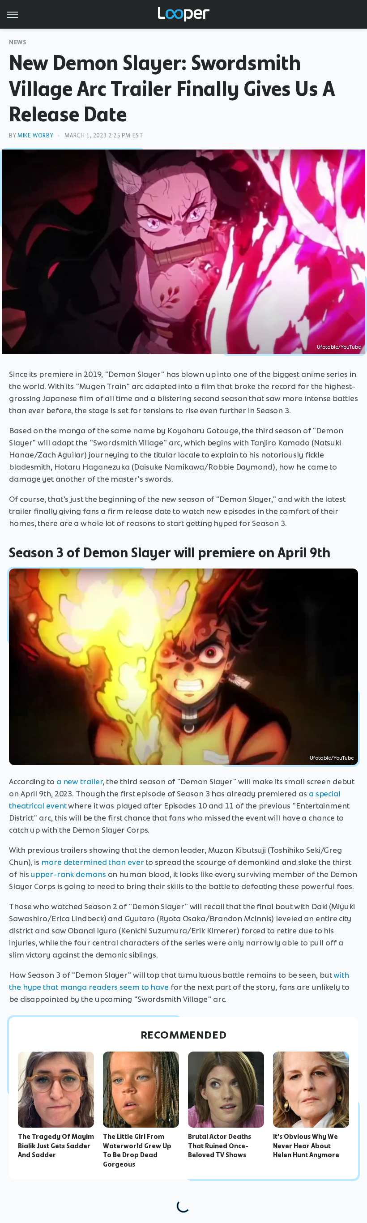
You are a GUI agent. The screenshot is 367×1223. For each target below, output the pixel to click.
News (17, 42)
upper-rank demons (68, 874)
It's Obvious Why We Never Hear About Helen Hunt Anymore (306, 1146)
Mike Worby (35, 135)
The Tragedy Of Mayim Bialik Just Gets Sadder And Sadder (56, 1146)
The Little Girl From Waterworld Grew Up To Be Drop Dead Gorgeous (137, 1150)
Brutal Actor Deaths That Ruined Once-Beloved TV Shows (219, 1146)
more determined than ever (92, 862)
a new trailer (79, 781)
